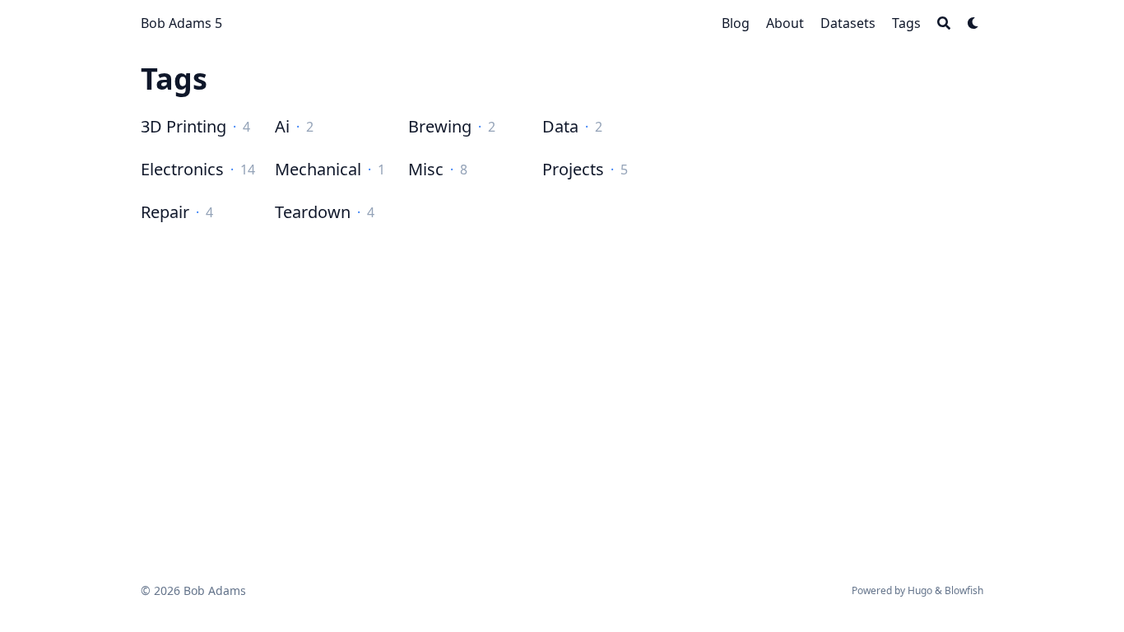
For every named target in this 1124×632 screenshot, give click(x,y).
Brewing (439, 126)
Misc (426, 169)
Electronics (182, 169)
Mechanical (318, 169)
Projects (573, 169)
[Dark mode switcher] (973, 23)
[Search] (943, 23)
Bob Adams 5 (181, 23)
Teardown (313, 212)
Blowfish (964, 590)
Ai (282, 126)
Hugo (920, 590)
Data (560, 126)
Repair (165, 212)
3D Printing (183, 126)
